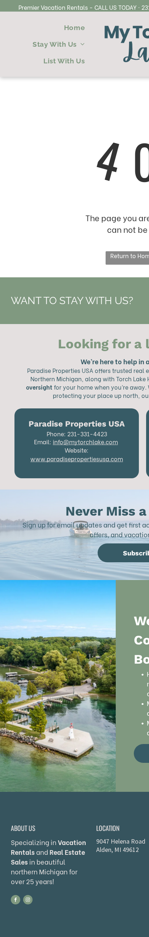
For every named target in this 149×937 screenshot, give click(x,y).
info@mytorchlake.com (85, 441)
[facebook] (15, 900)
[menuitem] (74, 28)
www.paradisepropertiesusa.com (76, 458)
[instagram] (28, 900)
